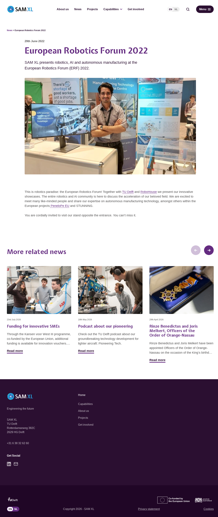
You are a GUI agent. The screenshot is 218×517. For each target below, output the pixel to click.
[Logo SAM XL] (20, 9)
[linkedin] (9, 464)
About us (63, 9)
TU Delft (128, 192)
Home (81, 395)
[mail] (16, 464)
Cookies (209, 509)
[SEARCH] (187, 9)
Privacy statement (149, 509)
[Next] (209, 250)
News (78, 9)
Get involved (136, 9)
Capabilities (111, 9)
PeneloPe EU (59, 206)
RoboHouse (148, 192)
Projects (92, 9)
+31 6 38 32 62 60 (18, 443)
